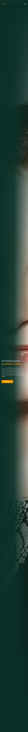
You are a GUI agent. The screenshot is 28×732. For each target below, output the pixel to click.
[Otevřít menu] (25, 3)
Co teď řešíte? (7, 381)
